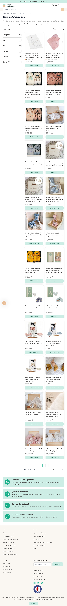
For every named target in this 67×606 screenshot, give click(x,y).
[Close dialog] (62, 288)
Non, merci (17, 317)
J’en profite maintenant (17, 311)
